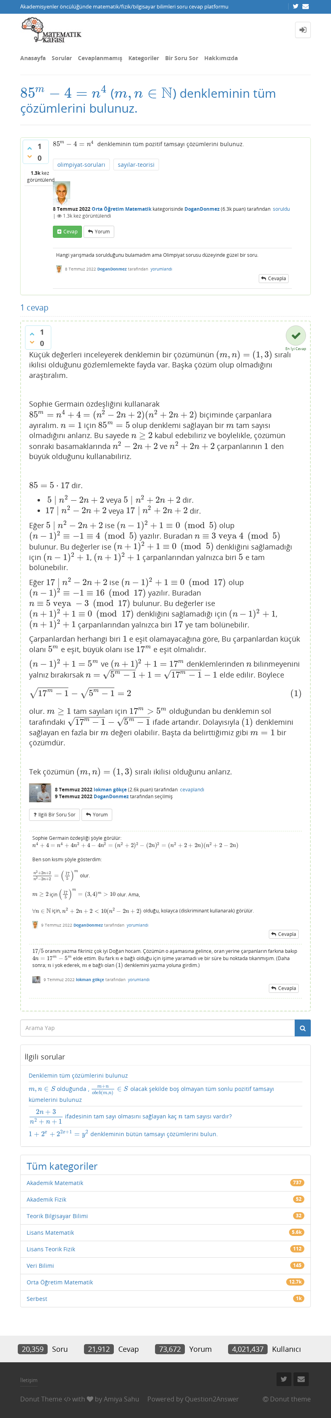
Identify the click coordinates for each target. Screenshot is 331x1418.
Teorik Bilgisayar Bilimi (57, 1216)
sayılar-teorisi (136, 164)
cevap (70, 231)
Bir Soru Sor (181, 58)
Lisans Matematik (50, 1232)
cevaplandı (192, 789)
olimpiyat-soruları (81, 164)
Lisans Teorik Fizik (51, 1249)
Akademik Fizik (46, 1199)
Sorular (62, 58)
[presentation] (63, 93)
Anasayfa (33, 58)
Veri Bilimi (40, 1265)
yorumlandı (161, 269)
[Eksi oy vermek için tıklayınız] (29, 156)
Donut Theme (41, 1399)
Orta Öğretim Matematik (121, 209)
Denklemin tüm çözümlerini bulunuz (78, 1075)
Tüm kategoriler (62, 1166)
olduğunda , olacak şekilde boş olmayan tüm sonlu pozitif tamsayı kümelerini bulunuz (151, 1093)
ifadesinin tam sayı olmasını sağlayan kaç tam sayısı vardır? (130, 1117)
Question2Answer (212, 1399)
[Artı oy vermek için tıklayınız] (29, 148)
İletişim (29, 1380)
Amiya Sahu (121, 1399)
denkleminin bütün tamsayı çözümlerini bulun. (123, 1134)
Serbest (37, 1299)
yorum (102, 231)
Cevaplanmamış (100, 58)
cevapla (277, 278)
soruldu (281, 209)
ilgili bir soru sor (56, 814)
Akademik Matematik (55, 1183)
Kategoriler (143, 58)
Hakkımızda (221, 58)
